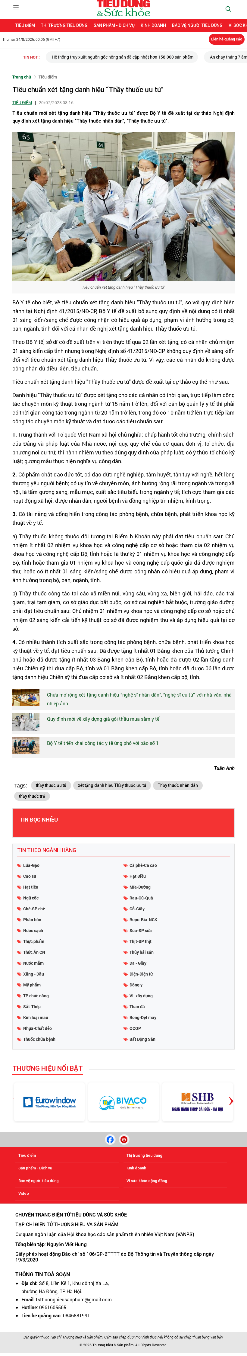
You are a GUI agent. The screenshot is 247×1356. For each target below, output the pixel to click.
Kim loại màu (35, 1017)
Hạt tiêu (30, 887)
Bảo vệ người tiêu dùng (197, 25)
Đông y (136, 985)
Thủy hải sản (142, 952)
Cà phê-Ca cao (143, 865)
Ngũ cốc (31, 898)
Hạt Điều (138, 876)
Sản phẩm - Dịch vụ (114, 25)
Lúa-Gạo (31, 865)
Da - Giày (138, 963)
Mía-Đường (140, 887)
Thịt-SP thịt (141, 941)
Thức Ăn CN (34, 952)
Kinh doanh (153, 25)
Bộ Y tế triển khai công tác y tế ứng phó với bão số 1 (103, 743)
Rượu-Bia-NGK (143, 919)
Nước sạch (33, 930)
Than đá (137, 1006)
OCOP (135, 1028)
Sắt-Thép (32, 1006)
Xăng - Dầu (33, 974)
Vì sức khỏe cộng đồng (147, 1180)
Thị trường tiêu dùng (64, 25)
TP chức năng (36, 996)
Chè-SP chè (34, 909)
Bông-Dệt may (143, 1017)
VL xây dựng (141, 996)
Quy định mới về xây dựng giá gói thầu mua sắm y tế (103, 719)
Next (231, 1096)
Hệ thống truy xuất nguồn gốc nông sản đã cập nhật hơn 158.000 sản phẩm (122, 57)
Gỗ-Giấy (137, 909)
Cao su (29, 876)
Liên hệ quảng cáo (226, 39)
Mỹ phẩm (32, 985)
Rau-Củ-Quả (141, 898)
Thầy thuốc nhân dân (178, 785)
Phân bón (32, 919)
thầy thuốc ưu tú (51, 785)
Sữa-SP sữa (141, 930)
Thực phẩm (33, 941)
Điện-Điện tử (141, 974)
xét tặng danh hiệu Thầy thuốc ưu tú (112, 785)
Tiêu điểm (25, 25)
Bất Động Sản (142, 1039)
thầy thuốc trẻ (32, 796)
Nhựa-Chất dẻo (37, 1028)
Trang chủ (21, 77)
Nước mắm (33, 963)
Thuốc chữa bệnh (39, 1039)
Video (23, 1193)
